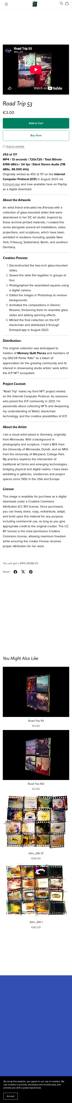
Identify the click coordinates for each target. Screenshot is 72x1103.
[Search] (61, 3)
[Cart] (68, 3)
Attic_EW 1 (36, 922)
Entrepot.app (11, 184)
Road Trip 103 (36, 784)
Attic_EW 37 (36, 853)
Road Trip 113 (36, 721)
